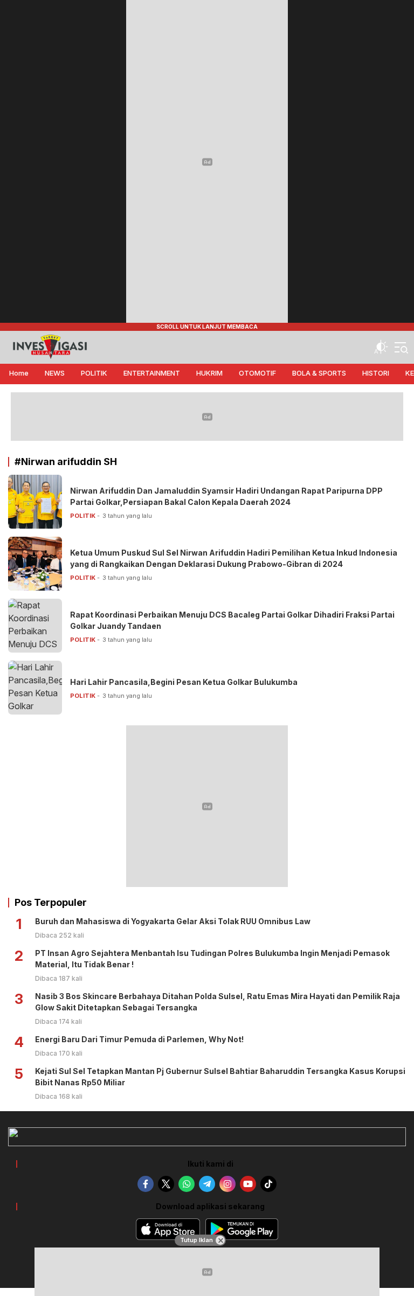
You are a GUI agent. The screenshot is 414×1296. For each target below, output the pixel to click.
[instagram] (227, 1184)
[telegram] (207, 1184)
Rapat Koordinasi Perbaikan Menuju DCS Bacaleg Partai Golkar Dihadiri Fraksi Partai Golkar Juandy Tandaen (232, 620)
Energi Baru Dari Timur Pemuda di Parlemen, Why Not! (139, 1039)
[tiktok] (268, 1184)
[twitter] (166, 1184)
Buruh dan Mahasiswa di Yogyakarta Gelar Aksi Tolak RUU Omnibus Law (172, 921)
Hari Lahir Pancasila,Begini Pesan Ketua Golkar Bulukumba (184, 682)
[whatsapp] (186, 1184)
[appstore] (168, 1229)
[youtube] (248, 1184)
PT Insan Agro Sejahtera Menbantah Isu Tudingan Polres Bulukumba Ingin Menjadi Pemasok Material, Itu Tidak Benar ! (212, 958)
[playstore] (241, 1229)
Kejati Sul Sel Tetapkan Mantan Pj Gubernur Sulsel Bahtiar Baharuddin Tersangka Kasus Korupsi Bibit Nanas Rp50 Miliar (220, 1076)
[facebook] (145, 1184)
